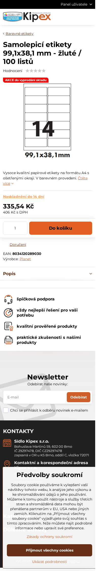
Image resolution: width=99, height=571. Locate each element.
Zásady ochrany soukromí (49, 536)
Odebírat (78, 397)
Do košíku (60, 228)
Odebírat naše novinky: (47, 384)
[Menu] (89, 17)
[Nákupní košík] (77, 17)
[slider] (35, 71)
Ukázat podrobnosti (49, 561)
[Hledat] (65, 17)
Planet (25, 259)
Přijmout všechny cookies (49, 550)
